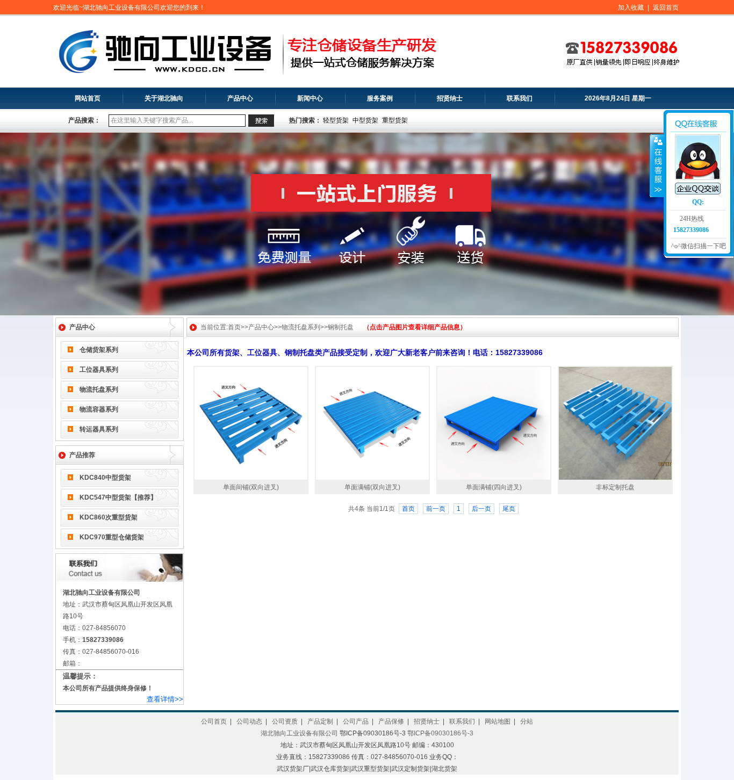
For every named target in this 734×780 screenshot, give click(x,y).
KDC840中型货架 (105, 477)
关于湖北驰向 (164, 98)
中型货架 (365, 120)
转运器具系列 (99, 429)
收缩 (657, 165)
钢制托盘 (341, 327)
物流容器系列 (99, 409)
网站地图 (497, 721)
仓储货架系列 (99, 349)
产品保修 (391, 721)
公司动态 (249, 721)
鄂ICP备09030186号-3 (440, 733)
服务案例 (380, 98)
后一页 (481, 508)
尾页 (508, 508)
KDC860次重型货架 (109, 517)
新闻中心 (310, 98)
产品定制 (320, 721)
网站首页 (87, 98)
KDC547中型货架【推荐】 (118, 497)
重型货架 (395, 120)
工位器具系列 (99, 369)
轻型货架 (336, 120)
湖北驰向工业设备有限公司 (299, 733)
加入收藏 (631, 7)
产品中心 (240, 98)
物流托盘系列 (99, 389)
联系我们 (519, 98)
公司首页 (214, 721)
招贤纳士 (450, 98)
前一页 (435, 508)
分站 (526, 721)
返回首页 (666, 7)
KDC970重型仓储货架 (112, 537)
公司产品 (356, 721)
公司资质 (285, 721)
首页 (234, 327)
